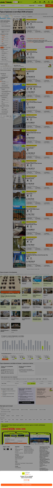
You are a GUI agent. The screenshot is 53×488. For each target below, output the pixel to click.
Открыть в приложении (26, 484)
